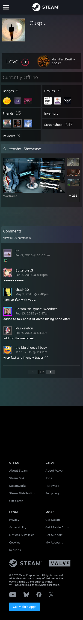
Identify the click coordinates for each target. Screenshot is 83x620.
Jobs (48, 478)
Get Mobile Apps (24, 607)
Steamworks (17, 485)
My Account (54, 542)
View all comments (17, 238)
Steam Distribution (22, 493)
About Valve (53, 470)
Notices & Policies (21, 535)
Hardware (52, 485)
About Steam (18, 470)
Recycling (52, 493)
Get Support (53, 535)
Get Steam (52, 519)
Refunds (15, 550)
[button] (17, 61)
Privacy (14, 519)
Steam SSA (16, 478)
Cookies (14, 542)
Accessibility (17, 527)
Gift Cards (16, 501)
